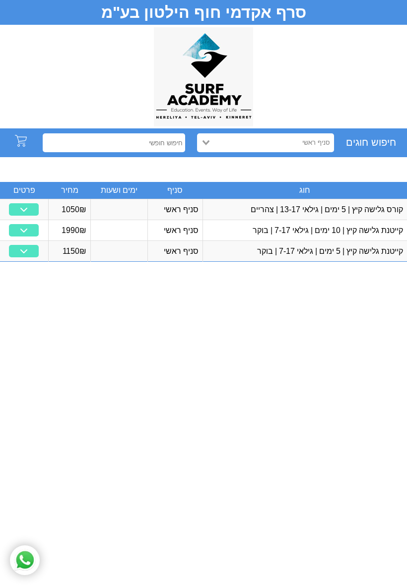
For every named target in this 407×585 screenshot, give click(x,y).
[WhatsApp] (25, 560)
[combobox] (266, 142)
